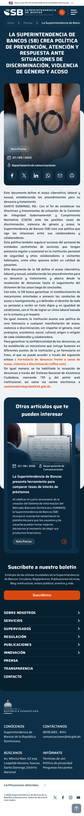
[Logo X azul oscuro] (55, 797)
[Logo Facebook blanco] (12, 175)
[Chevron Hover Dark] (72, 3)
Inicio (10, 23)
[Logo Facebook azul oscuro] (63, 797)
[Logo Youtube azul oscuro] (78, 797)
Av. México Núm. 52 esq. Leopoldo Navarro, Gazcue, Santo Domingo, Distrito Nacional (22, 765)
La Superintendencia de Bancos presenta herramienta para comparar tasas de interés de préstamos (37, 484)
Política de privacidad (57, 763)
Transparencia (18, 668)
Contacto (13, 676)
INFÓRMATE (52, 752)
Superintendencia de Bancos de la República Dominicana (25, 796)
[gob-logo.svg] (21, 707)
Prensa (27, 23)
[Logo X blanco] (24, 175)
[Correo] (60, 175)
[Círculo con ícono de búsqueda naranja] (62, 12)
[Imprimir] (72, 175)
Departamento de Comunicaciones (53, 467)
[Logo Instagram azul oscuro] (70, 797)
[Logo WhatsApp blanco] (48, 175)
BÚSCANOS (13, 752)
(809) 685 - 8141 (54, 732)
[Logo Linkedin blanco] (36, 175)
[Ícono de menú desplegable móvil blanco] (74, 12)
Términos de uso (54, 758)
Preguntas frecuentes (57, 767)
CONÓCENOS (14, 726)
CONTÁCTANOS (55, 726)
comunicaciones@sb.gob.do (62, 736)
